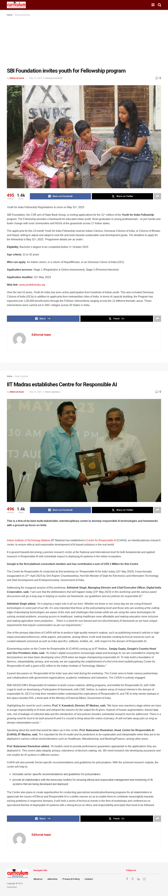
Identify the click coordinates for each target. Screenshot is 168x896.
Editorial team (17, 78)
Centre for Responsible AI (101, 540)
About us (37, 879)
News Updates (21, 376)
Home (9, 15)
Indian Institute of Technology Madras (28, 540)
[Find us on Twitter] (132, 879)
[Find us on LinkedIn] (138, 879)
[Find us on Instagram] (144, 879)
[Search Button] (159, 5)
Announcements (22, 15)
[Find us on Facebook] (127, 879)
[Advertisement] (84, 41)
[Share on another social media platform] (157, 196)
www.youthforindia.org (32, 284)
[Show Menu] (153, 5)
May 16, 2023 (35, 78)
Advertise (52, 879)
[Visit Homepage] (16, 5)
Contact (89, 879)
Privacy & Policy (71, 879)
